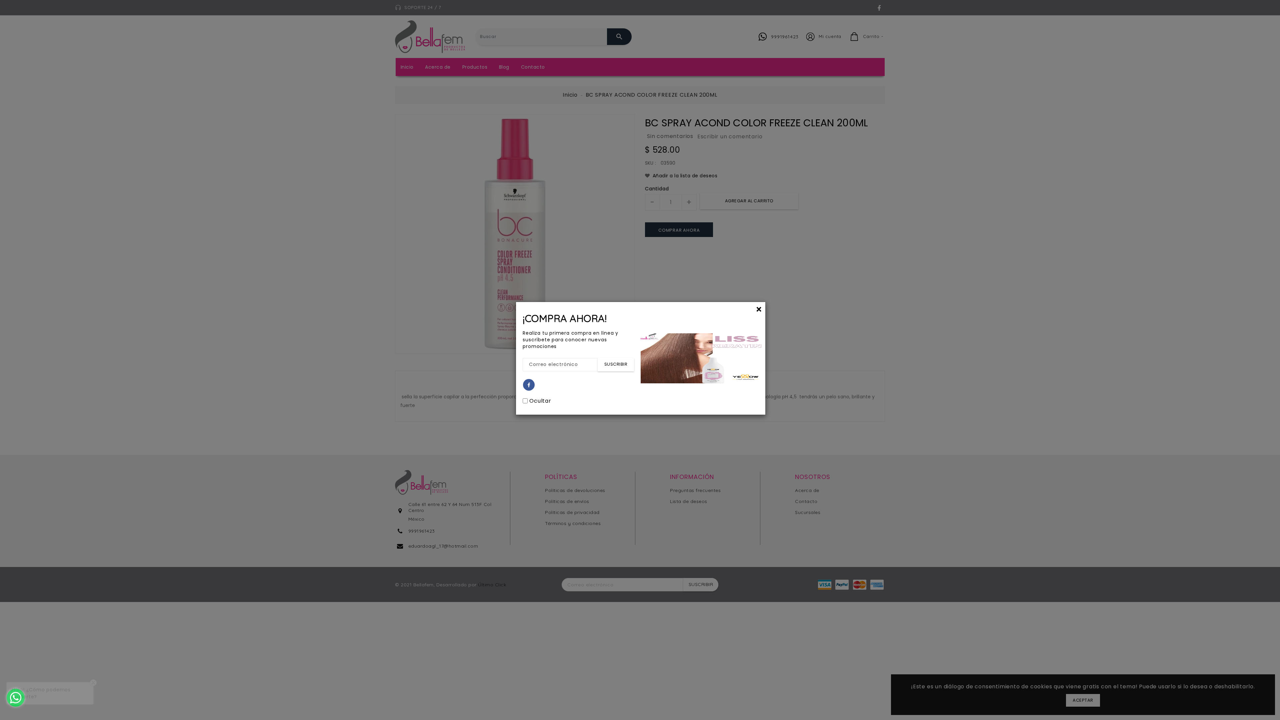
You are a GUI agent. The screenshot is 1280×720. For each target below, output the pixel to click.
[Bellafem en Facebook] (529, 385)
